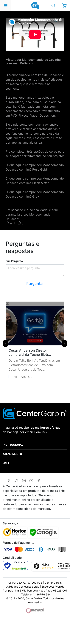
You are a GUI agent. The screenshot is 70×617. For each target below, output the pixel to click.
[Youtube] (31, 480)
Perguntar (35, 283)
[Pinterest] (38, 480)
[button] (64, 5)
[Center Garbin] (35, 5)
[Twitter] (16, 480)
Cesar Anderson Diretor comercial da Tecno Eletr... (30, 352)
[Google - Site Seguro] (43, 532)
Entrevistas (22, 377)
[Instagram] (24, 480)
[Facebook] (9, 480)
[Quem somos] (35, 413)
